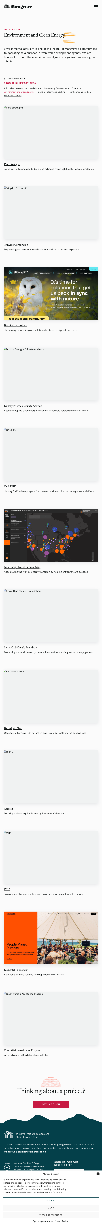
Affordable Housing (13, 88)
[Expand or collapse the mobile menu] (96, 6)
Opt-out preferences (43, 1221)
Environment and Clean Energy (19, 91)
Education (76, 88)
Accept (51, 1200)
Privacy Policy (61, 1221)
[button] (98, 1174)
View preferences (51, 1215)
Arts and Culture (33, 88)
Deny (51, 1207)
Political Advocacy (13, 95)
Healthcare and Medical (79, 91)
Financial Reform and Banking (51, 91)
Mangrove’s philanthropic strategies (25, 1151)
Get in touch (51, 1104)
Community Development (56, 88)
